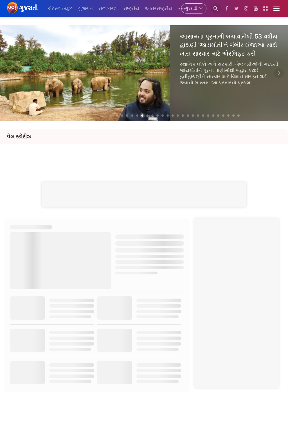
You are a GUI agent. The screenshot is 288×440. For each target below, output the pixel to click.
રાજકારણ (108, 8)
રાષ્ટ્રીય (131, 8)
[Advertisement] (144, 156)
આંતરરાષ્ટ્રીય (158, 8)
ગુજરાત (85, 8)
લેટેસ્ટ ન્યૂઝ (60, 8)
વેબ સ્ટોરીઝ (19, 137)
